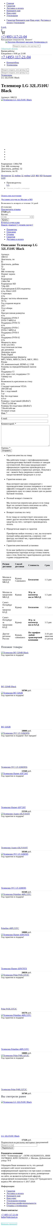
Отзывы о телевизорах (17, 1205)
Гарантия (11, 6)
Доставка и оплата (15, 8)
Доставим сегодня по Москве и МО (17, 199)
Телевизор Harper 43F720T (13, 807)
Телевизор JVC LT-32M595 (13, 888)
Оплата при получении (11, 196)
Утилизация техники (16, 1201)
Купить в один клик (10, 222)
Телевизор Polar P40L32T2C (14, 1089)
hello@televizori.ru (9, 1217)
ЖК (37, 175)
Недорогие (6, 175)
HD (41, 175)
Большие (47, 175)
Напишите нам (13, 10)
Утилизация (12, 15)
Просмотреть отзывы (11, 209)
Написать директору (9, 1224)
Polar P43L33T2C (9, 1009)
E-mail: (4, 418)
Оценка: (5, 448)
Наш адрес (11, 13)
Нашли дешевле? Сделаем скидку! (17, 225)
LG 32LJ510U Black (10, 1136)
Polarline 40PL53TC (10, 928)
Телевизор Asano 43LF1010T (14, 848)
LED (33, 175)
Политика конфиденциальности (21, 1203)
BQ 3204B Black (8, 686)
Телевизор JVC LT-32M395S (14, 767)
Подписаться (7, 1148)
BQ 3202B (6, 727)
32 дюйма (16, 175)
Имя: (4, 413)
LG (8, 185)
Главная (10, 3)
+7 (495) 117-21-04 (14, 36)
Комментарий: (8, 424)
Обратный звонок (9, 48)
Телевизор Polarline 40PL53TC (15, 1049)
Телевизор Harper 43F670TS (14, 968)
